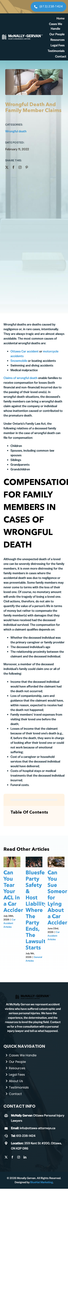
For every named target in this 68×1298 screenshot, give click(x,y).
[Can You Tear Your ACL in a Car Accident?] (11, 862)
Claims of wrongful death (20, 378)
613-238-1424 (25, 1136)
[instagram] (20, 167)
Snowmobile (18, 361)
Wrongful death (16, 131)
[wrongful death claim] (32, 996)
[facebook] (13, 167)
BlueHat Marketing (41, 1182)
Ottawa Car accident (24, 351)
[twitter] (6, 167)
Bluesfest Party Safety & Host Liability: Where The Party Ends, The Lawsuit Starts (37, 910)
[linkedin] (25, 1157)
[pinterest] (26, 167)
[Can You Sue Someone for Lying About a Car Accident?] (56, 862)
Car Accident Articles (9, 923)
